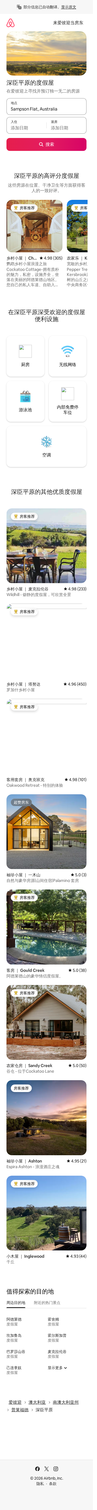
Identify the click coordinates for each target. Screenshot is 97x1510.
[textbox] (26, 128)
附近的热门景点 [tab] (47, 1302)
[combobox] (46, 109)
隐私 (40, 1483)
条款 (53, 1483)
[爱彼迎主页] (10, 22)
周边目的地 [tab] (15, 1302)
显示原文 (68, 7)
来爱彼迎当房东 (68, 23)
